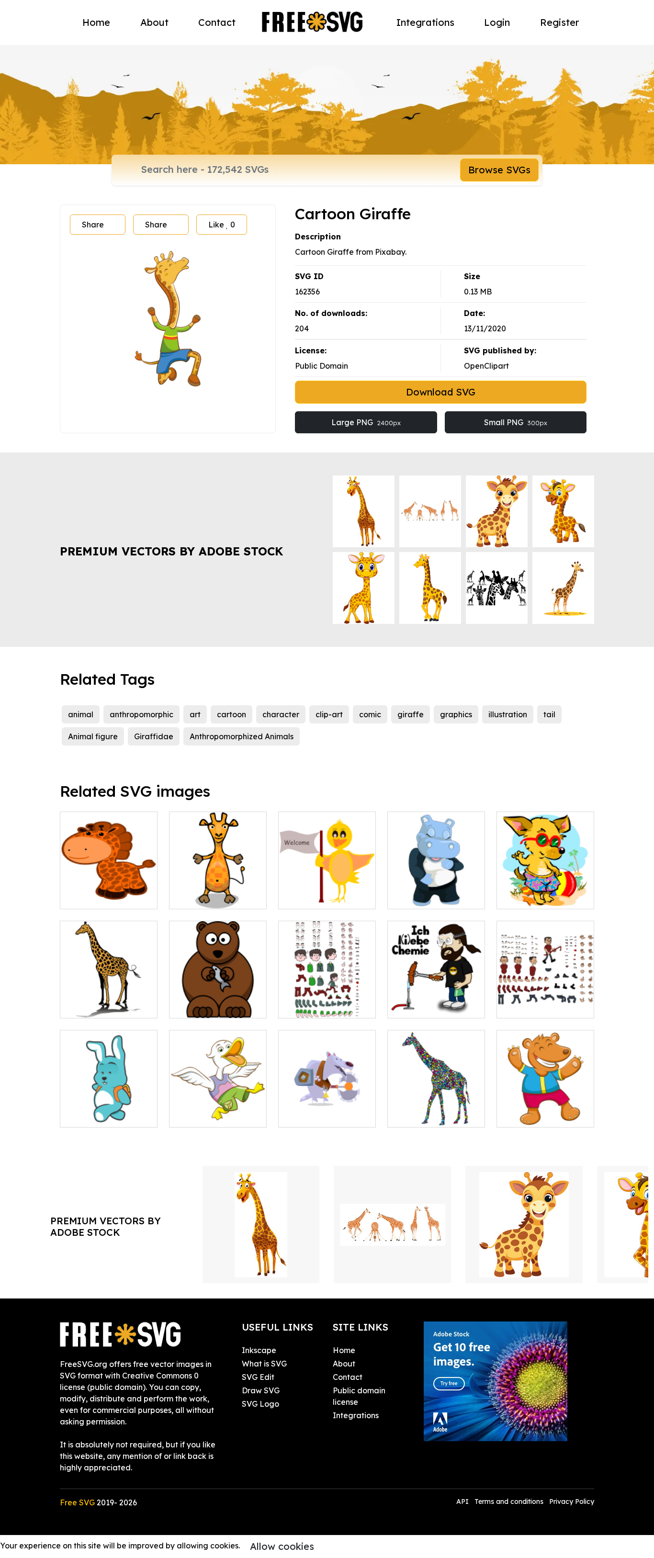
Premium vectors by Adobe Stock (171, 551)
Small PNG (515, 422)
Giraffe (193, 896)
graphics (456, 714)
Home (96, 22)
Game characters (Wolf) (327, 1108)
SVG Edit (258, 1377)
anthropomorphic (141, 714)
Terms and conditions (508, 1501)
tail (549, 714)
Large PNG (366, 422)
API (463, 1501)
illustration (507, 714)
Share (93, 224)
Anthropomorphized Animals (241, 736)
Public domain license (359, 1396)
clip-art (329, 714)
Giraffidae (153, 736)
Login (497, 22)
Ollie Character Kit (323, 1005)
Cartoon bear (204, 1005)
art (195, 714)
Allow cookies (282, 1546)
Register (559, 22)
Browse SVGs (499, 170)
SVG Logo (260, 1404)
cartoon (231, 714)
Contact (217, 22)
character (280, 714)
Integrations (425, 22)
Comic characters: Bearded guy (436, 999)
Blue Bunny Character (109, 1108)
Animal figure (93, 736)
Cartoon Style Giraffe (108, 890)
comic (370, 714)
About (154, 22)
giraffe (410, 714)
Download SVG (440, 392)
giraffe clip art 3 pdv (108, 1005)
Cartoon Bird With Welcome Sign (327, 890)
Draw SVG (261, 1390)
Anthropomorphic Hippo (436, 890)
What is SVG (264, 1363)
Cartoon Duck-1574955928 (218, 1108)
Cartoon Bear (532, 1114)
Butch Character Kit (544, 1005)
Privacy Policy (571, 1501)
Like (221, 224)
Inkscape (259, 1350)
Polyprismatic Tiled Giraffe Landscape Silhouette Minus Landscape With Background (436, 1091)
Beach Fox (527, 896)
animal (80, 714)
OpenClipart (486, 366)
